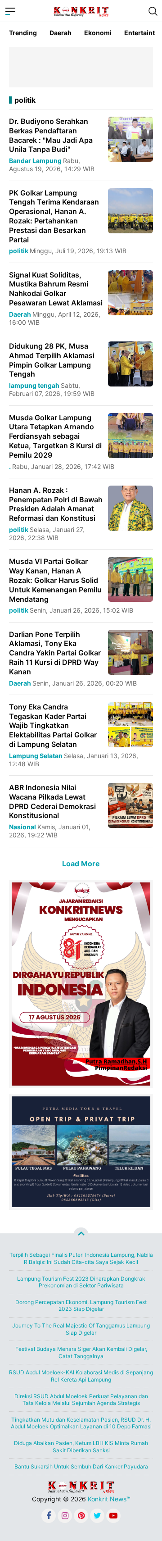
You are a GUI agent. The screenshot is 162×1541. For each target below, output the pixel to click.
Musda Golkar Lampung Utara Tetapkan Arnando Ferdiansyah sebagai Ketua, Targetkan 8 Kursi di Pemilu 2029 (55, 436)
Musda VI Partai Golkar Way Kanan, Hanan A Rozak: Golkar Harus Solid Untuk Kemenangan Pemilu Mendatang (55, 580)
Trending (23, 32)
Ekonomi (98, 32)
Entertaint (139, 32)
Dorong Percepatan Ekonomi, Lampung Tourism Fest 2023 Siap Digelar (81, 1306)
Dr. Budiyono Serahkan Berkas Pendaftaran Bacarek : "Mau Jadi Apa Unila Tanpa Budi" (51, 135)
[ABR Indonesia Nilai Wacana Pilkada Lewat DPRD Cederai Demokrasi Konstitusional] (130, 805)
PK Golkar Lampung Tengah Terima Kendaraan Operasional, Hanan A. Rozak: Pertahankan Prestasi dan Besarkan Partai (54, 216)
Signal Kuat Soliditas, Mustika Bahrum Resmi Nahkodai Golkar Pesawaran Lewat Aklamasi (56, 288)
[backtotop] (81, 1235)
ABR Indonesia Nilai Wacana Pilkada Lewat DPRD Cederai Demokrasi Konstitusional (52, 801)
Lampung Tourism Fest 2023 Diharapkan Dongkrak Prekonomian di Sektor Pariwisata (81, 1282)
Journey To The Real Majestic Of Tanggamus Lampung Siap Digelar (81, 1329)
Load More (81, 863)
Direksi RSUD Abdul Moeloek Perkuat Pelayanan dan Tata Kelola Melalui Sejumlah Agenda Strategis (81, 1400)
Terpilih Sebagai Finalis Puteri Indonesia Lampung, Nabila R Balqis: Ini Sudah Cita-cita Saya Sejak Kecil (81, 1258)
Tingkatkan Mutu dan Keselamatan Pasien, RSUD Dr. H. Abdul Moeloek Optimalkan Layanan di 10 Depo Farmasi (81, 1423)
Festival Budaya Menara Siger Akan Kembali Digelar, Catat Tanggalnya (81, 1352)
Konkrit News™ (109, 1499)
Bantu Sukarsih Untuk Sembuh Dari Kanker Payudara (81, 1466)
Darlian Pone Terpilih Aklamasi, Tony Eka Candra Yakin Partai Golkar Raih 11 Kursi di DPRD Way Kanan (55, 653)
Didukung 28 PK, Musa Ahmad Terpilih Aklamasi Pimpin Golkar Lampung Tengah (51, 359)
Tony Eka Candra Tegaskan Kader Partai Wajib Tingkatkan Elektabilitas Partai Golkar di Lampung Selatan (53, 725)
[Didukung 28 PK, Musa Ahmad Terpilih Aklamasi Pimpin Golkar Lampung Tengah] (130, 363)
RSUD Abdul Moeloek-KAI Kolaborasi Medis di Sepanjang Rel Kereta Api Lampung (81, 1376)
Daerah (61, 32)
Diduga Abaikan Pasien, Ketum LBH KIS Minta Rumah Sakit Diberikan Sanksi (81, 1447)
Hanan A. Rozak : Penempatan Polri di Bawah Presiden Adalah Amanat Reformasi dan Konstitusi (56, 504)
